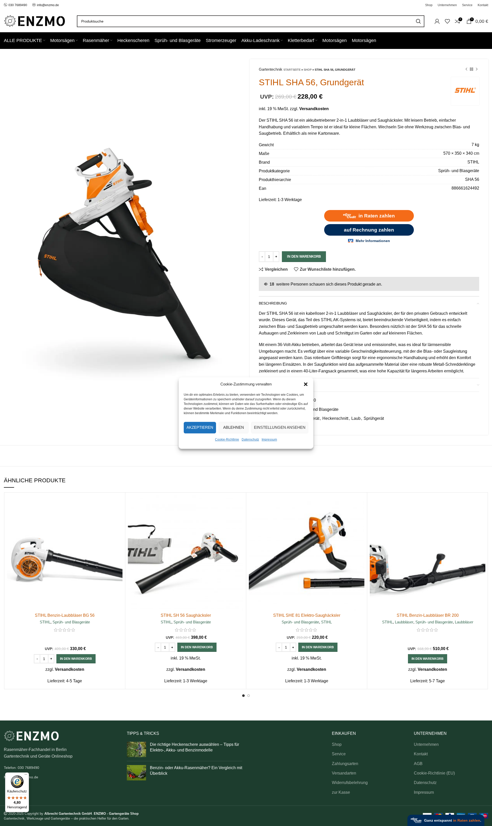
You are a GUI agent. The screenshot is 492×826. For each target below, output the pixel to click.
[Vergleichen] (118, 503)
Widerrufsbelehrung (350, 782)
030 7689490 (17, 5)
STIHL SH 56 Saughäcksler (186, 615)
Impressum (269, 439)
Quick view (118, 515)
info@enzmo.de (48, 5)
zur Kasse (341, 792)
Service (339, 754)
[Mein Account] (437, 21)
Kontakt (421, 754)
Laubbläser (404, 622)
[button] (305, 384)
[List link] (61, 767)
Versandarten (344, 773)
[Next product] (476, 69)
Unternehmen (426, 744)
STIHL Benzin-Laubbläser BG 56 (65, 615)
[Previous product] (466, 69)
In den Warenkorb (304, 256)
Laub (356, 418)
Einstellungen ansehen (279, 427)
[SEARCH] (418, 21)
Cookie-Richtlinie (227, 439)
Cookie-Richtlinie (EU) (434, 773)
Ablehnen (233, 427)
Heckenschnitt (335, 418)
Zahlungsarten (345, 763)
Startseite (292, 69)
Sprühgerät (374, 418)
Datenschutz (250, 439)
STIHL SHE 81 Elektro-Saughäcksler (306, 615)
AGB (418, 763)
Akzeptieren (200, 427)
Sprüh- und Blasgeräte (318, 409)
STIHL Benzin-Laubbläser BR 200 (428, 615)
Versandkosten (314, 109)
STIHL (45, 622)
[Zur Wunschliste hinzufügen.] (118, 526)
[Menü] (26, 775)
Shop (308, 69)
